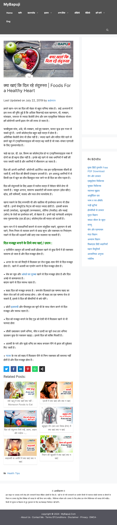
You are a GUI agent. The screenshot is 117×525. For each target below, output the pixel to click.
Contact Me (38, 517)
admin (52, 100)
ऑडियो (77, 12)
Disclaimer (73, 517)
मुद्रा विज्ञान (93, 215)
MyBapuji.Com (68, 514)
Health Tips (13, 473)
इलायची (14, 307)
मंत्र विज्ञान (92, 234)
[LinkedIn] (21, 369)
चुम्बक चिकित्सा (94, 185)
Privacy (84, 517)
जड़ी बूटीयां (92, 205)
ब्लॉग (20, 12)
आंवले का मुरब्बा (29, 274)
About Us (25, 517)
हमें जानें (99, 12)
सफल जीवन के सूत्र (96, 219)
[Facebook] (13, 369)
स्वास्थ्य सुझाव (94, 190)
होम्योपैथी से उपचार (96, 210)
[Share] (42, 369)
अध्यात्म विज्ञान (94, 239)
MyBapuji (12, 4)
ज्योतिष (91, 258)
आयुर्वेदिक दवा (94, 195)
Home (9, 12)
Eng (8, 21)
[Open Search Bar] (107, 30)
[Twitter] (6, 369)
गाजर (8, 355)
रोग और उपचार (94, 176)
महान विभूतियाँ (94, 249)
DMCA (92, 517)
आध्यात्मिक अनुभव (95, 253)
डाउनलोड (31, 12)
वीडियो (87, 12)
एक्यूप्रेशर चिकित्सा (96, 181)
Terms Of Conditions (55, 517)
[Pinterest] (28, 369)
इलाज (46, 12)
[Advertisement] (99, 86)
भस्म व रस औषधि (95, 200)
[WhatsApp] (35, 369)
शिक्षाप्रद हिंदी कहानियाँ (98, 244)
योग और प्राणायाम (95, 229)
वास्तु (90, 224)
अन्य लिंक (61, 12)
